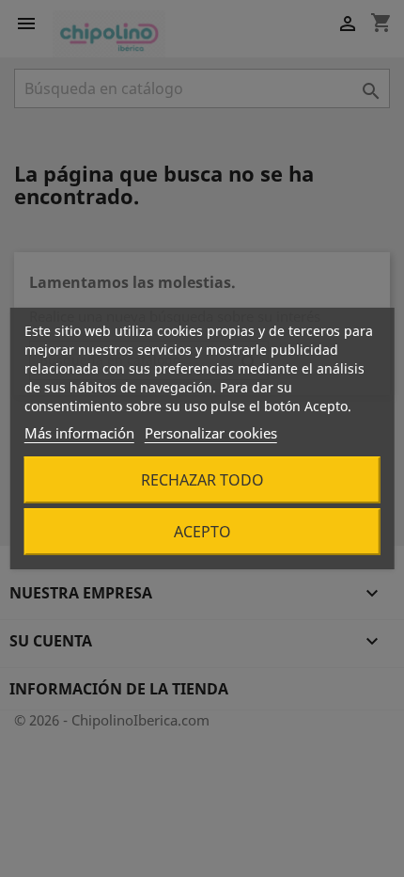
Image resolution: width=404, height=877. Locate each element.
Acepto (202, 531)
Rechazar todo (202, 480)
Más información (79, 432)
